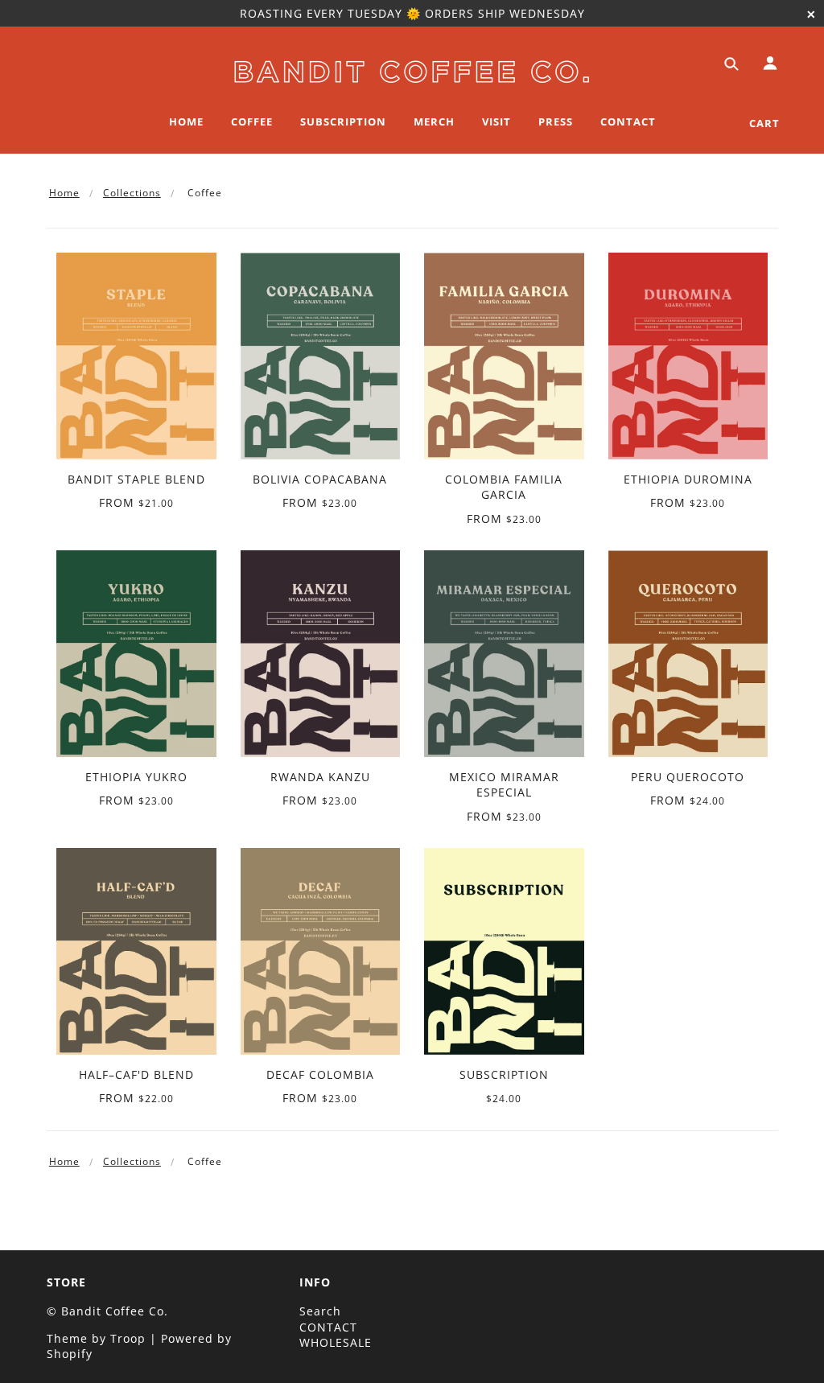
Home (64, 193)
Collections (132, 193)
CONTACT (328, 1327)
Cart (764, 123)
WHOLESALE (335, 1342)
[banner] (412, 69)
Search (320, 1311)
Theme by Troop (96, 1338)
